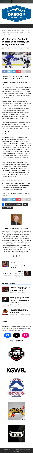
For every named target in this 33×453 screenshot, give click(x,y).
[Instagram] (25, 335)
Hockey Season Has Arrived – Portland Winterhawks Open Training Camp (19, 310)
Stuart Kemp (15, 49)
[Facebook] (7, 335)
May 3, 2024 (14, 304)
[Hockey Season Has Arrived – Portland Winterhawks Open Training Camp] (5, 311)
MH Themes (16, 451)
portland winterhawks (13, 204)
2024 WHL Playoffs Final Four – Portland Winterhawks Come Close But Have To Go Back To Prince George (19, 300)
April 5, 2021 (14, 292)
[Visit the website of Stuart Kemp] (13, 256)
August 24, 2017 (14, 314)
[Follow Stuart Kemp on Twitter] (18, 256)
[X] (16, 335)
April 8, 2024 (6, 49)
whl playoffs (7, 208)
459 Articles (24, 228)
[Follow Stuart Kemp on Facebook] (16, 256)
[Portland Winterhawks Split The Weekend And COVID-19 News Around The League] (5, 289)
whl (25, 204)
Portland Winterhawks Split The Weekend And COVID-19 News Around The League (20, 288)
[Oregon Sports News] (16, 23)
